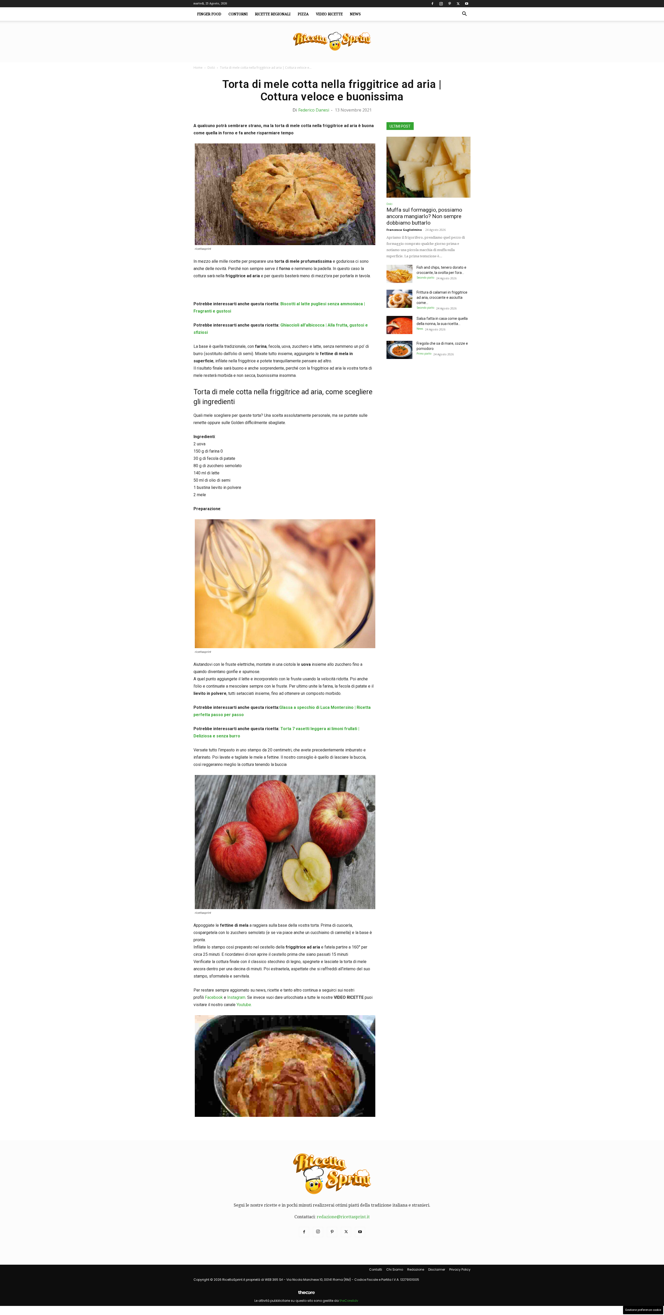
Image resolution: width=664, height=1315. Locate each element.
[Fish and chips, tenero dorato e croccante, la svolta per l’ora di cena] (399, 274)
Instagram (236, 997)
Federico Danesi (313, 110)
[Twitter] (458, 3)
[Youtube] (467, 3)
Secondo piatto (425, 277)
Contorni (238, 14)
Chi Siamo (394, 1269)
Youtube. (244, 1004)
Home (198, 67)
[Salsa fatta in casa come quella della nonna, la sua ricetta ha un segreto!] (399, 325)
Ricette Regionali (272, 14)
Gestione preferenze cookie (643, 1310)
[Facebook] (432, 3)
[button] (464, 14)
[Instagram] (441, 3)
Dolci (211, 67)
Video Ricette (329, 14)
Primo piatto (424, 353)
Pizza (303, 14)
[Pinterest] (449, 3)
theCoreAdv (349, 1300)
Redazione (415, 1269)
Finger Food (209, 14)
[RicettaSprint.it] (332, 41)
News (355, 14)
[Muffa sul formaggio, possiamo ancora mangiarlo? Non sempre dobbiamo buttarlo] (428, 167)
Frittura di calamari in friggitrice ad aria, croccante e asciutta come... (442, 297)
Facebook (214, 997)
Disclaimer (436, 1269)
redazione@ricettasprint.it (343, 1216)
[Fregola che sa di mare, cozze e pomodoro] (399, 350)
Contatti (375, 1269)
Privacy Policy (460, 1269)
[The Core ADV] (306, 1294)
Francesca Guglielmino (404, 230)
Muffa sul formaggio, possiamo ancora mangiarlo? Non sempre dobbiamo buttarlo (424, 216)
